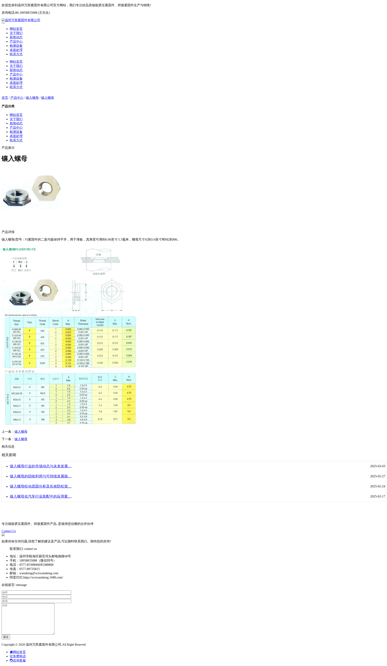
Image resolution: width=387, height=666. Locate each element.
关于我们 (16, 33)
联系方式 (16, 54)
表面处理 (16, 50)
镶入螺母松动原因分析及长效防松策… (41, 486)
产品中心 (16, 41)
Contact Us (9, 531)
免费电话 (19, 656)
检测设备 (16, 45)
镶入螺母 (32, 97)
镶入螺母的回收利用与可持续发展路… (41, 476)
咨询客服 (19, 660)
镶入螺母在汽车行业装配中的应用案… (41, 496)
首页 (5, 97)
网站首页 (16, 28)
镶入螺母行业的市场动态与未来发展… (41, 466)
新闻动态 (16, 37)
